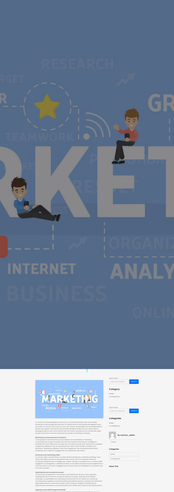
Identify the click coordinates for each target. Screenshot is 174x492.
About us (67, 4)
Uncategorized (114, 397)
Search (134, 382)
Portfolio (90, 4)
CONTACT (141, 4)
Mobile (111, 394)
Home (56, 4)
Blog (99, 4)
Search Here (113, 378)
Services (78, 4)
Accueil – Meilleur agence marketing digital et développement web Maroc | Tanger (62, 206)
